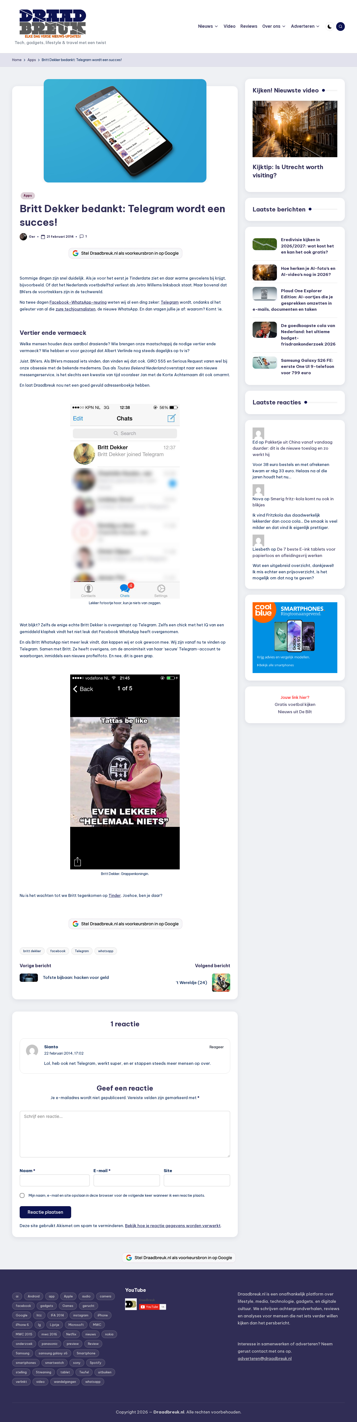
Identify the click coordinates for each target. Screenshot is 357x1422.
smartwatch (54, 1363)
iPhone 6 (22, 1325)
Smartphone (86, 1353)
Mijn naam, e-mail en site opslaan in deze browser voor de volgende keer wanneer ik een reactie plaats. (116, 1195)
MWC (97, 1325)
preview (73, 1344)
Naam (27, 1170)
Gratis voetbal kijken (295, 704)
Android (34, 1296)
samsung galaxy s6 (53, 1353)
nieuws (90, 1334)
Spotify (96, 1363)
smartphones (26, 1363)
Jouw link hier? (294, 697)
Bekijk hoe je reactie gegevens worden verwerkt (173, 1225)
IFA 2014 (57, 1315)
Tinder (115, 895)
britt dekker (32, 951)
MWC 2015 (24, 1334)
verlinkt (21, 1382)
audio (86, 1296)
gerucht (88, 1306)
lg (39, 1325)
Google (21, 1315)
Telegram (170, 302)
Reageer (217, 1047)
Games (67, 1306)
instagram (80, 1315)
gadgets (46, 1306)
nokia (109, 1334)
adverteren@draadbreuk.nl (265, 1358)
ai (17, 1296)
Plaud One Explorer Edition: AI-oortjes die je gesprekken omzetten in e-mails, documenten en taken (293, 300)
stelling (21, 1372)
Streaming (43, 1372)
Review (93, 1344)
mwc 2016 (49, 1334)
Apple (68, 1296)
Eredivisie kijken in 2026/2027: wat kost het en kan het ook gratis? (307, 246)
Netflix (71, 1334)
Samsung (22, 1353)
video (40, 1382)
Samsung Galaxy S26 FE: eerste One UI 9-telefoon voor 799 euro (307, 366)
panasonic (50, 1344)
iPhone (103, 1315)
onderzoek (24, 1344)
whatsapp (105, 951)
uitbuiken (104, 1372)
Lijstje (54, 1325)
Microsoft (76, 1325)
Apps (28, 195)
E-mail (102, 1170)
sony (77, 1363)
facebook (58, 951)
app (52, 1296)
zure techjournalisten (75, 309)
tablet (65, 1372)
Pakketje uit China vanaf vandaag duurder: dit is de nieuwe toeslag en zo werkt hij (292, 448)
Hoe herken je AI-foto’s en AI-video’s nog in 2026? (308, 271)
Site (168, 1170)
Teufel (84, 1372)
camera (105, 1296)
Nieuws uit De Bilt (295, 711)
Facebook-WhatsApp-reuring (78, 302)
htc (39, 1315)
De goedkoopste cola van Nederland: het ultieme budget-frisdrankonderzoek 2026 (308, 335)
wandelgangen (65, 1382)
